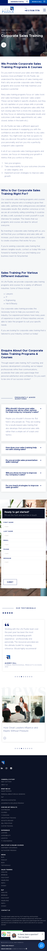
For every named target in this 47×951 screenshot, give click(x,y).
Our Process (5, 809)
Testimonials (5, 865)
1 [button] (15, 676)
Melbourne (5, 880)
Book (3, 862)
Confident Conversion (9, 847)
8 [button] (29, 676)
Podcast (4, 860)
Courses (4, 812)
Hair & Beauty (6, 835)
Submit (10, 582)
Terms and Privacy (7, 945)
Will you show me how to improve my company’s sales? (21, 474)
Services (8, 30)
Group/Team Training (8, 818)
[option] (23, 645)
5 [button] (23, 676)
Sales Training (16, 30)
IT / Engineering (6, 841)
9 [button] (31, 676)
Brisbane (4, 874)
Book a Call (37, 1)
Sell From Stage (6, 823)
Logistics (4, 838)
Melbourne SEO (6, 948)
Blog (2, 857)
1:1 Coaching (5, 815)
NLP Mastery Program (8, 850)
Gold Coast (5, 877)
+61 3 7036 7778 (32, 11)
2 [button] (17, 676)
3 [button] (19, 676)
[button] (23, 410)
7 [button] (27, 676)
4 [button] (21, 676)
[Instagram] (6, 768)
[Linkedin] (2, 768)
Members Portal (17, 1)
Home (3, 30)
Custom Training (7, 826)
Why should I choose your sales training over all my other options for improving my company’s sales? (22, 410)
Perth (3, 883)
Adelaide (4, 872)
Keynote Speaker (7, 820)
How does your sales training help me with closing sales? (21, 448)
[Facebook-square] (11, 768)
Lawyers (4, 832)
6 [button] (25, 676)
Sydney (3, 885)
